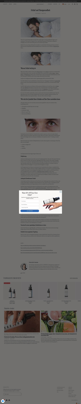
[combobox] (29, 207)
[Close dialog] (61, 192)
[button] (3, 401)
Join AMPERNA (30, 210)
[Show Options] (38, 207)
